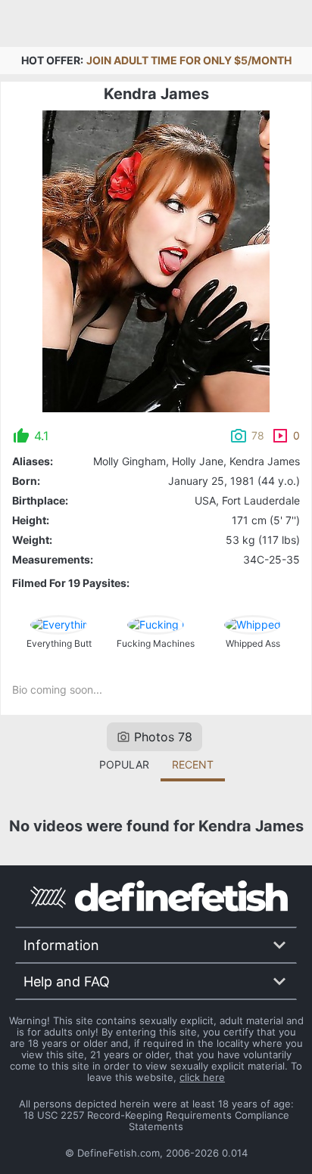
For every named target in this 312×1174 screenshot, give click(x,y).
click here (202, 1077)
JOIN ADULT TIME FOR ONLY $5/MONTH (189, 60)
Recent (193, 764)
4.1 (41, 435)
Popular (124, 764)
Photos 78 (163, 736)
